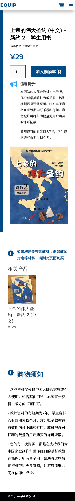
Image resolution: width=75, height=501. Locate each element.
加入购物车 (46, 71)
